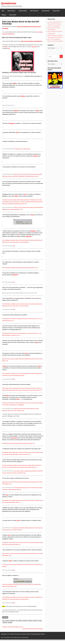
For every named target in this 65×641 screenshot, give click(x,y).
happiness (34, 46)
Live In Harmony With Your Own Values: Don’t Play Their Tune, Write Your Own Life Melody (55, 23)
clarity (7, 620)
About (12, 634)
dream (37, 342)
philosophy (35, 620)
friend (37, 110)
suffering (5, 622)
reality (10, 560)
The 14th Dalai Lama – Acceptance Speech (22, 148)
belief (4, 620)
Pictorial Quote (12, 14)
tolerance (10, 622)
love (9, 535)
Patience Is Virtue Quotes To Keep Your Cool (13, 627)
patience (16, 110)
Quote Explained (45, 10)
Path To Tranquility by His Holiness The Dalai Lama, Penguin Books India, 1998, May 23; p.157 (20, 267)
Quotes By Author (23, 10)
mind (18, 520)
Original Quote (56, 10)
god (16, 620)
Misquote (4, 14)
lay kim (12, 19)
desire (39, 366)
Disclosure (24, 634)
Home (3, 10)
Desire (4, 366)
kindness (35, 156)
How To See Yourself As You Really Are (31, 41)
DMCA (28, 634)
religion (15, 83)
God (25, 194)
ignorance (25, 620)
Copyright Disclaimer (35, 634)
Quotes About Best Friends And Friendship (33, 628)
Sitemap (43, 634)
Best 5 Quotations (34, 10)
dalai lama (5, 617)
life (9, 48)
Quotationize (8, 3)
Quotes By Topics (11, 10)
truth (7, 494)
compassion (12, 620)
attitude (23, 96)
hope (32, 214)
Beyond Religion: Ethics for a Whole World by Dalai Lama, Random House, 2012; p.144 (18, 443)
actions (16, 196)
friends (7, 395)
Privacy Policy (18, 634)
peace (26, 353)
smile (17, 132)
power (5, 46)
